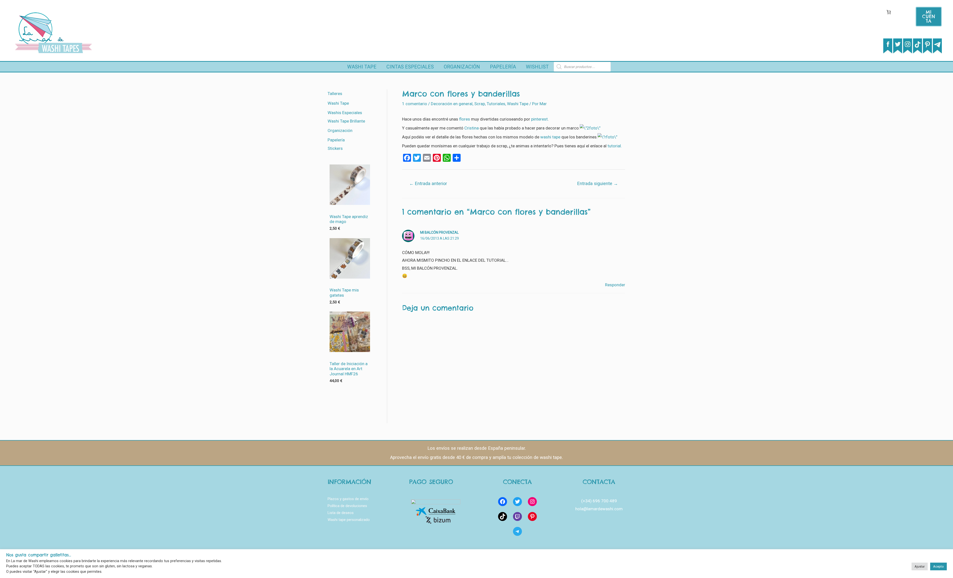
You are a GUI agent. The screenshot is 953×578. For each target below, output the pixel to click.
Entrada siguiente (597, 183)
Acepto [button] (938, 566)
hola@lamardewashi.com (599, 508)
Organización (462, 67)
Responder (615, 284)
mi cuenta (928, 16)
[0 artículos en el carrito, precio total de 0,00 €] (888, 12)
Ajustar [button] (920, 566)
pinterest (539, 119)
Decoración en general (452, 103)
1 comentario (414, 103)
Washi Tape (361, 67)
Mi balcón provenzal (439, 232)
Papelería (503, 67)
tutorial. (615, 145)
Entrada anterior (428, 183)
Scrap (479, 103)
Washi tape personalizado (349, 519)
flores (464, 119)
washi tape (550, 136)
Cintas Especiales (410, 67)
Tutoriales (496, 103)
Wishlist (537, 67)
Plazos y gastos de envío (348, 499)
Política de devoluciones (347, 506)
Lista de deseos (341, 513)
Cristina (471, 128)
